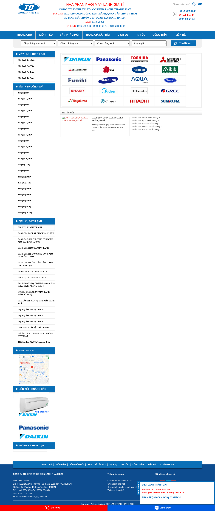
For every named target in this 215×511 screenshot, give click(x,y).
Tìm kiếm (184, 43)
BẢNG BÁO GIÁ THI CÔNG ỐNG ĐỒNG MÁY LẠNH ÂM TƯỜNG (35, 240)
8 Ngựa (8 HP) (23, 171)
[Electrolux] (139, 91)
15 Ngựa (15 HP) (24, 201)
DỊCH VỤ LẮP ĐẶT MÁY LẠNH (32, 277)
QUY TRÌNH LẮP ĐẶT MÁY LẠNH (33, 327)
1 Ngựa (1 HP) (23, 93)
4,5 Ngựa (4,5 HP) (25, 135)
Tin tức (140, 35)
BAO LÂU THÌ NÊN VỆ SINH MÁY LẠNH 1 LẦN (36, 302)
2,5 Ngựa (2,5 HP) (25, 111)
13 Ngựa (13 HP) (24, 189)
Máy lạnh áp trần (26, 72)
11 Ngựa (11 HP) (24, 183)
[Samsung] (108, 80)
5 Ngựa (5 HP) (23, 141)
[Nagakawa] (77, 101)
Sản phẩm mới (69, 35)
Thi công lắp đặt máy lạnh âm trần (34, 342)
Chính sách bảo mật (116, 484)
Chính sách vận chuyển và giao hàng (123, 487)
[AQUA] (139, 80)
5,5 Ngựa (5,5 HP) (25, 147)
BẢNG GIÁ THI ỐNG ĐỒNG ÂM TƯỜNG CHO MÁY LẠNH (36, 264)
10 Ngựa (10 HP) (24, 177)
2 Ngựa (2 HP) (23, 105)
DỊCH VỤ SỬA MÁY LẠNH (30, 227)
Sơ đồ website (167, 464)
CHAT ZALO (165, 508)
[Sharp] (77, 91)
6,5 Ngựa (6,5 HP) (25, 159)
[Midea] (108, 91)
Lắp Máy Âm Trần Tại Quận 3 (30, 321)
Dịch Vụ (123, 35)
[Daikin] (77, 59)
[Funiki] (77, 80)
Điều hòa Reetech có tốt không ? (147, 127)
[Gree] (170, 91)
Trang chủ (24, 35)
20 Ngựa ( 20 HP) (25, 213)
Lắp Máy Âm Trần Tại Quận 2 (30, 315)
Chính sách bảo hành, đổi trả (120, 481)
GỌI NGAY (55, 508)
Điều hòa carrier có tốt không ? (146, 118)
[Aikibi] (170, 70)
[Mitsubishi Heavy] (77, 70)
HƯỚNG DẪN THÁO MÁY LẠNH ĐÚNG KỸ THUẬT (35, 334)
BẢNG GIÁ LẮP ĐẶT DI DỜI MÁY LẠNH (36, 233)
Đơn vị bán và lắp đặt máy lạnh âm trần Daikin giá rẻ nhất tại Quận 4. (36, 284)
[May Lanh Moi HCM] (29, 8)
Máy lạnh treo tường (27, 60)
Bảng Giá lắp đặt (98, 35)
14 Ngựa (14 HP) (24, 195)
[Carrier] (170, 80)
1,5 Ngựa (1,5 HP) (25, 99)
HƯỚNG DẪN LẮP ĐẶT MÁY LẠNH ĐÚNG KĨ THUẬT (34, 293)
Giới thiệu (46, 35)
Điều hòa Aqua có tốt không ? (146, 121)
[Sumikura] (170, 101)
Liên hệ (181, 35)
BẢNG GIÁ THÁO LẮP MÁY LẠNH (33, 248)
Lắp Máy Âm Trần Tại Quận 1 (30, 309)
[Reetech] (139, 70)
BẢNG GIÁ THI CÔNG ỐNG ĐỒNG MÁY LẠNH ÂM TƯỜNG (36, 255)
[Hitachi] (139, 101)
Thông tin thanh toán (116, 490)
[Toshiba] (139, 59)
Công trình (161, 35)
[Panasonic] (109, 59)
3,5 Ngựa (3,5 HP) (25, 123)
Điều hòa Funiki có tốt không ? (146, 124)
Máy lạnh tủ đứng (26, 78)
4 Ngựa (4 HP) (23, 129)
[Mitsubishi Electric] (170, 59)
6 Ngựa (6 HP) (23, 153)
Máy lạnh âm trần (26, 66)
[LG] (108, 70)
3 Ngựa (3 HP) (23, 117)
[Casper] (108, 101)
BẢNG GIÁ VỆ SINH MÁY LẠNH (32, 271)
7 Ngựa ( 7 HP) (24, 165)
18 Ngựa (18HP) (24, 207)
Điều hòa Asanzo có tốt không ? (147, 130)
